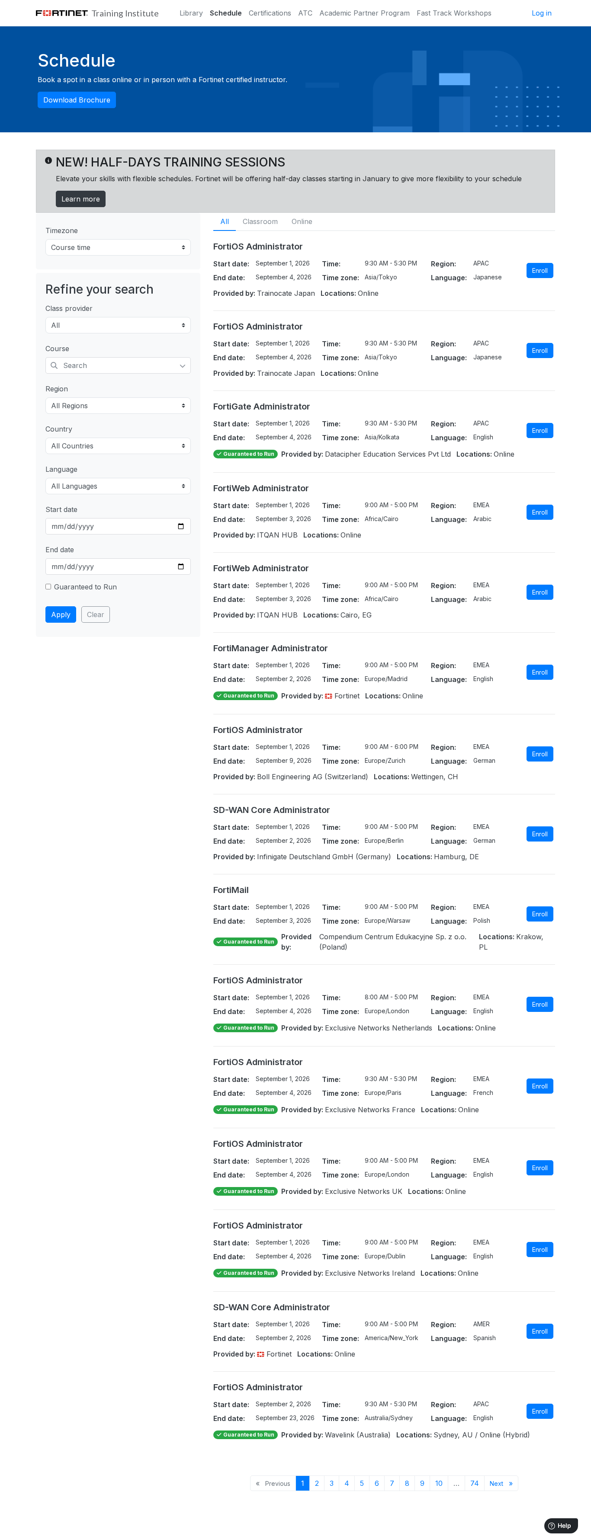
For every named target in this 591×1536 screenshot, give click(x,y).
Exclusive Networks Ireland (370, 1273)
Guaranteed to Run (85, 586)
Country (58, 429)
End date (59, 549)
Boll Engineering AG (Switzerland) (312, 776)
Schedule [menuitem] (226, 13)
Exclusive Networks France (370, 1109)
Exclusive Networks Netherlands (378, 1028)
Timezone (61, 230)
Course (57, 348)
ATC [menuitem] (305, 13)
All (224, 221)
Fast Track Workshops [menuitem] (454, 13)
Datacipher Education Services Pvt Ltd (388, 454)
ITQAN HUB (277, 535)
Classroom (260, 221)
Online (302, 221)
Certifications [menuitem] (270, 13)
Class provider (69, 308)
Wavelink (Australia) (358, 1434)
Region (56, 388)
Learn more (80, 199)
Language (61, 469)
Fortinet (346, 695)
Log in (542, 13)
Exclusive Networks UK (363, 1191)
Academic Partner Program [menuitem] (364, 13)
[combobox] (118, 365)
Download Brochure (76, 100)
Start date (61, 509)
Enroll (540, 270)
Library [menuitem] (191, 13)
